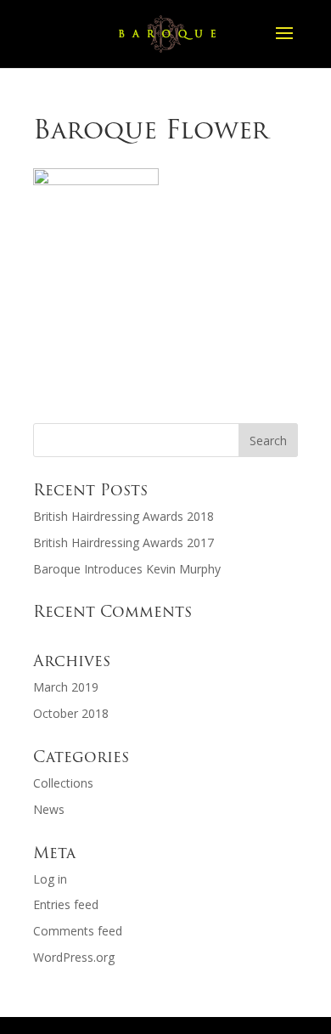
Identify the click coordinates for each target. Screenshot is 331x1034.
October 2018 (71, 713)
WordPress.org (74, 957)
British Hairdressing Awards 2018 (123, 516)
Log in (50, 879)
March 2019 (65, 687)
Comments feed (77, 931)
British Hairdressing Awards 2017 (123, 542)
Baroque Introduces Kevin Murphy (127, 569)
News (49, 809)
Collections (63, 783)
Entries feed (65, 904)
